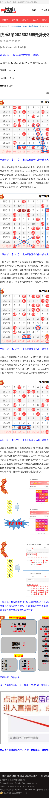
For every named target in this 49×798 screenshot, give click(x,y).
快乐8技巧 (33, 26)
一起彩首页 (16, 26)
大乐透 (15, 19)
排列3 (44, 19)
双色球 (5, 19)
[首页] (8, 10)
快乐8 (35, 19)
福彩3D (25, 19)
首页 (34, 10)
